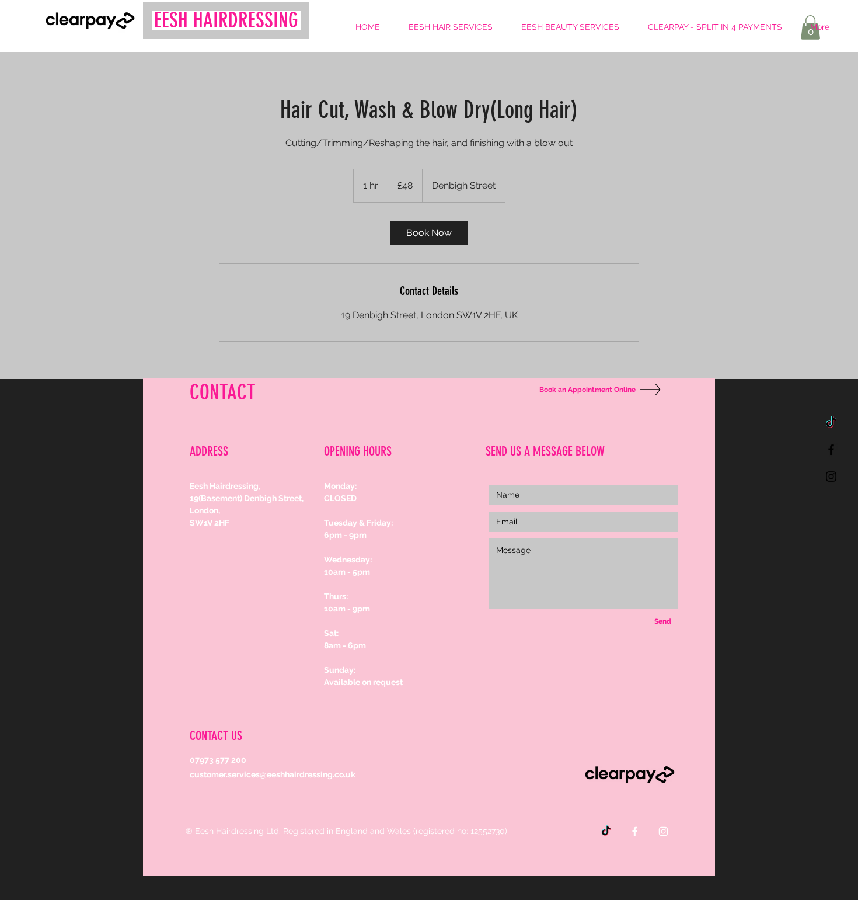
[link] (429, 233)
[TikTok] (831, 423)
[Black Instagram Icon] (831, 477)
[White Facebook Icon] (635, 831)
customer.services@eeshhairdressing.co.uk (272, 774)
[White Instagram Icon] (663, 831)
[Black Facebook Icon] (831, 450)
